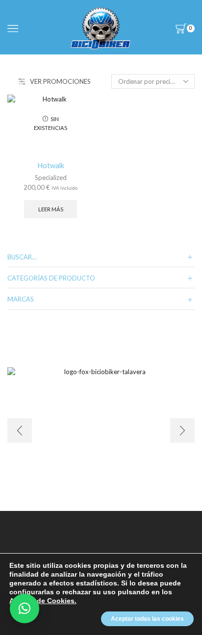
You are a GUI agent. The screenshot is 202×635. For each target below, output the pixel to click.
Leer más (50, 209)
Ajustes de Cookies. (42, 601)
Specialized (51, 177)
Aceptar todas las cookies (147, 618)
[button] (24, 608)
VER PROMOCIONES (60, 81)
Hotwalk (50, 165)
